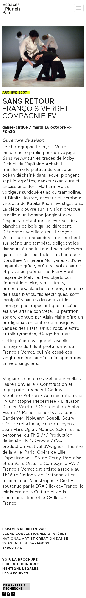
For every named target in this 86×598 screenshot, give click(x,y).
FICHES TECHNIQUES (21, 564)
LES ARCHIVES (15, 573)
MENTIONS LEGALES (20, 568)
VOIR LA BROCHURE (20, 559)
